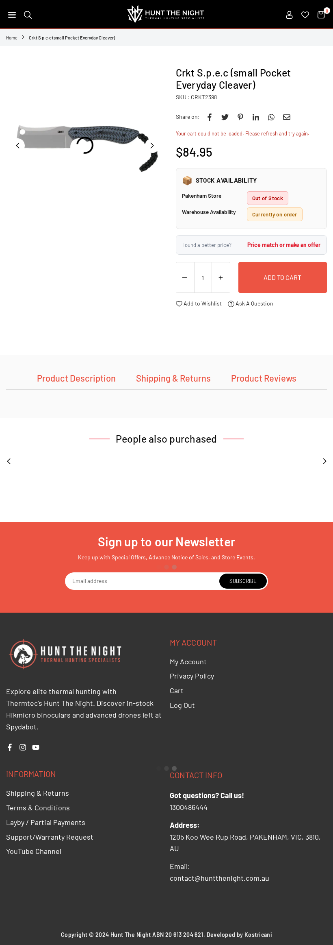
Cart (177, 690)
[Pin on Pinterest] (240, 116)
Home (11, 37)
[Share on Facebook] (209, 116)
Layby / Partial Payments (45, 822)
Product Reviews (263, 378)
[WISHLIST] (305, 14)
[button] (12, 14)
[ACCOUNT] (289, 14)
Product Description (76, 378)
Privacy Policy (192, 675)
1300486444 (189, 807)
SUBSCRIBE (243, 581)
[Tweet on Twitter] (225, 116)
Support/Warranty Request (49, 836)
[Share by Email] (286, 116)
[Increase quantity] (221, 277)
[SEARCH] (28, 14)
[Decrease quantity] (185, 277)
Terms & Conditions (38, 807)
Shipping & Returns (173, 378)
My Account (188, 661)
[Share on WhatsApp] (271, 116)
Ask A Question (253, 303)
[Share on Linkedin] (256, 116)
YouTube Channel (33, 851)
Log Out (182, 705)
